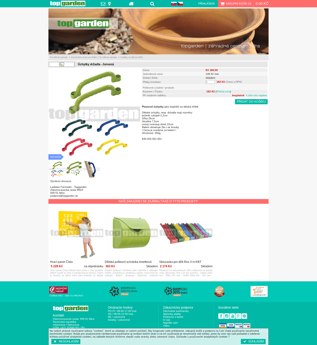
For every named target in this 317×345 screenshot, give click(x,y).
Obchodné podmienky (176, 311)
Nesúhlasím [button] (69, 341)
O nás (166, 319)
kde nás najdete (257, 95)
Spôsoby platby (172, 313)
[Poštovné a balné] (131, 4)
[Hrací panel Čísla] (76, 233)
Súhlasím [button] (256, 341)
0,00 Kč (262, 3)
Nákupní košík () (238, 3)
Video (166, 325)
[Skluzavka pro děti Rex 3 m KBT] (185, 233)
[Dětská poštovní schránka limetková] (131, 233)
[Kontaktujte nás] (106, 4)
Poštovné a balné (173, 316)
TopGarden (67, 3)
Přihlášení (206, 3)
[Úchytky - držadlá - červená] (57, 169)
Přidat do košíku (251, 101)
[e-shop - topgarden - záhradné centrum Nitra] (158, 31)
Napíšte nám (170, 322)
